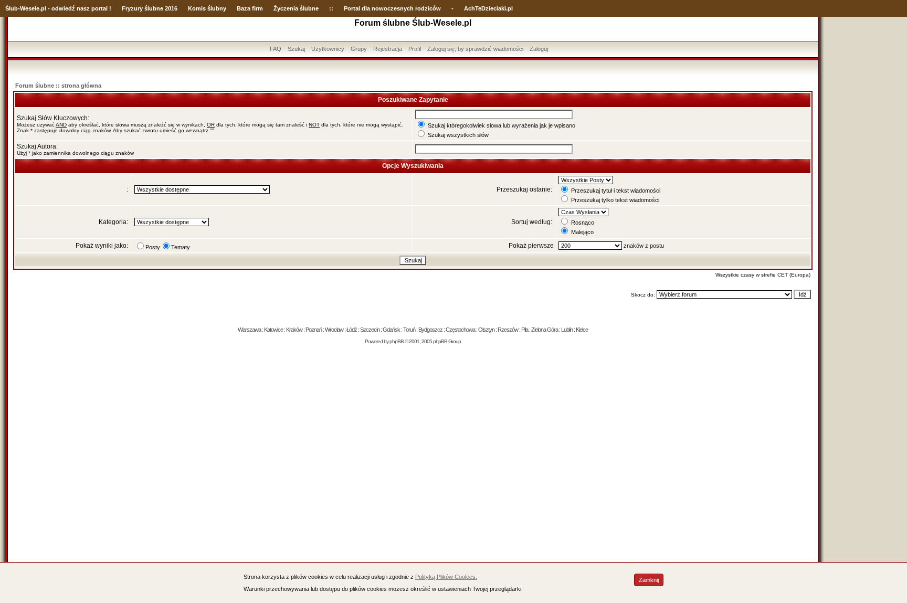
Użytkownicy (327, 49)
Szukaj (296, 49)
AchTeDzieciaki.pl (488, 8)
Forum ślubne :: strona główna (58, 85)
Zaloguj (539, 49)
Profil (414, 49)
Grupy (359, 49)
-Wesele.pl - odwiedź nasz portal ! (64, 8)
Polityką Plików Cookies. (446, 577)
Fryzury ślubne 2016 (149, 8)
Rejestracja (387, 49)
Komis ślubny (207, 8)
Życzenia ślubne (296, 8)
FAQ (275, 49)
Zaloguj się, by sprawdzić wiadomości (475, 49)
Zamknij (649, 580)
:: (331, 8)
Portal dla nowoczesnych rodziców (392, 8)
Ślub (11, 8)
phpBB (396, 341)
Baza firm (250, 8)
